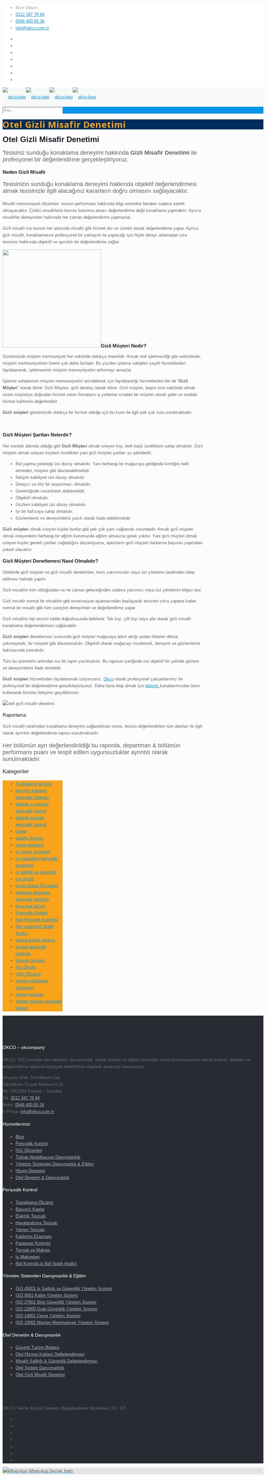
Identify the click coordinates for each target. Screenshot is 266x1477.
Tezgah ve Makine (33, 1250)
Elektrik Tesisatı (31, 1216)
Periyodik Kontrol (32, 912)
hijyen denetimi (30, 845)
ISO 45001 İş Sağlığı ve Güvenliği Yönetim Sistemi (64, 1288)
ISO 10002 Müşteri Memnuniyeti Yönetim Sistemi (62, 1322)
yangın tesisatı (29, 994)
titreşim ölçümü (30, 960)
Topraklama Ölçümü (34, 1202)
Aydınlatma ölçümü (34, 783)
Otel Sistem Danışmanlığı (40, 1367)
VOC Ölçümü (28, 974)
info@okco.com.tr (32, 28)
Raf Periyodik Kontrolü (37, 919)
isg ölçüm (25, 878)
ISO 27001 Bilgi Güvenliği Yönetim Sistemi (56, 1302)
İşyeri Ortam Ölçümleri (37, 885)
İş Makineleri (28, 1256)
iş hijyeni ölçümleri (33, 851)
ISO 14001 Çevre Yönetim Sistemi (48, 1315)
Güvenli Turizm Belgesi (37, 1347)
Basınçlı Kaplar (30, 1209)
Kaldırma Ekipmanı (34, 1236)
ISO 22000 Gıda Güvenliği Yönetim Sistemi (56, 1308)
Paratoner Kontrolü (33, 1243)
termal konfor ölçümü (35, 940)
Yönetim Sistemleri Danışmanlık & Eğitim (55, 1164)
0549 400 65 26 (30, 21)
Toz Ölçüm (26, 967)
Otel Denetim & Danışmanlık (42, 1177)
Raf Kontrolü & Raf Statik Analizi (46, 1263)
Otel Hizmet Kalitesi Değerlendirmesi (50, 1354)
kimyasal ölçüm (30, 906)
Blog (20, 1136)
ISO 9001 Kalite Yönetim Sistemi (47, 1295)
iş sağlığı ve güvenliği (36, 872)
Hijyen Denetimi (30, 1170)
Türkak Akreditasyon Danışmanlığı (48, 1157)
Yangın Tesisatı (30, 1229)
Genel (21, 831)
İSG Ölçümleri (29, 1150)
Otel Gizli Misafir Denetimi (40, 1374)
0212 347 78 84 (30, 14)
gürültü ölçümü (29, 838)
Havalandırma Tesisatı (37, 1222)
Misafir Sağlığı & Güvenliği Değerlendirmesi (56, 1361)
